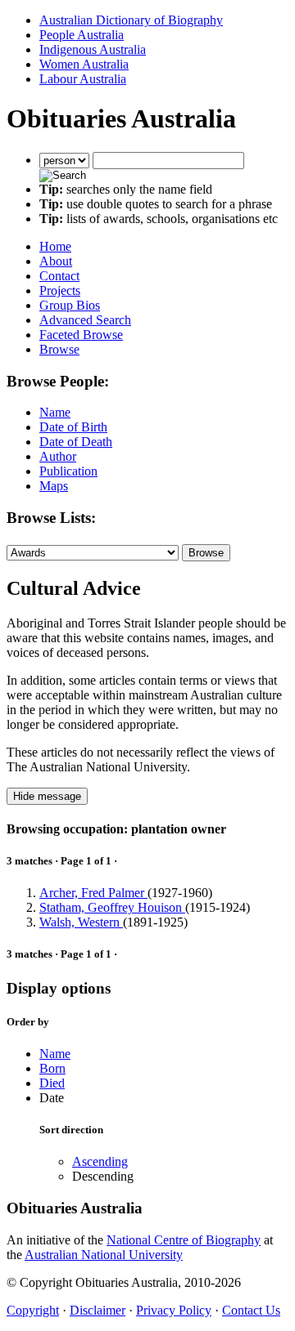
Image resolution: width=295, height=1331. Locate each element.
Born (52, 1068)
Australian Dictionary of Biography (131, 20)
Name (54, 412)
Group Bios (69, 305)
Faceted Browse (81, 335)
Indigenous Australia (92, 49)
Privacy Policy (173, 1310)
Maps (53, 486)
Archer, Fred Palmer (93, 893)
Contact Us (251, 1310)
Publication (68, 471)
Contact (59, 276)
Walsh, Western (81, 922)
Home (55, 246)
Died (52, 1083)
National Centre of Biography (184, 1240)
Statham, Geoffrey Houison (112, 907)
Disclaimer (97, 1310)
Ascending (100, 1161)
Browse (59, 349)
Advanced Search (85, 320)
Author (57, 456)
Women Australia (84, 64)
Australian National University (104, 1255)
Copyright (33, 1310)
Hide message (47, 796)
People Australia (81, 35)
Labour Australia (82, 79)
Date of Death (75, 442)
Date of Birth (73, 427)
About (55, 261)
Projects (59, 290)
